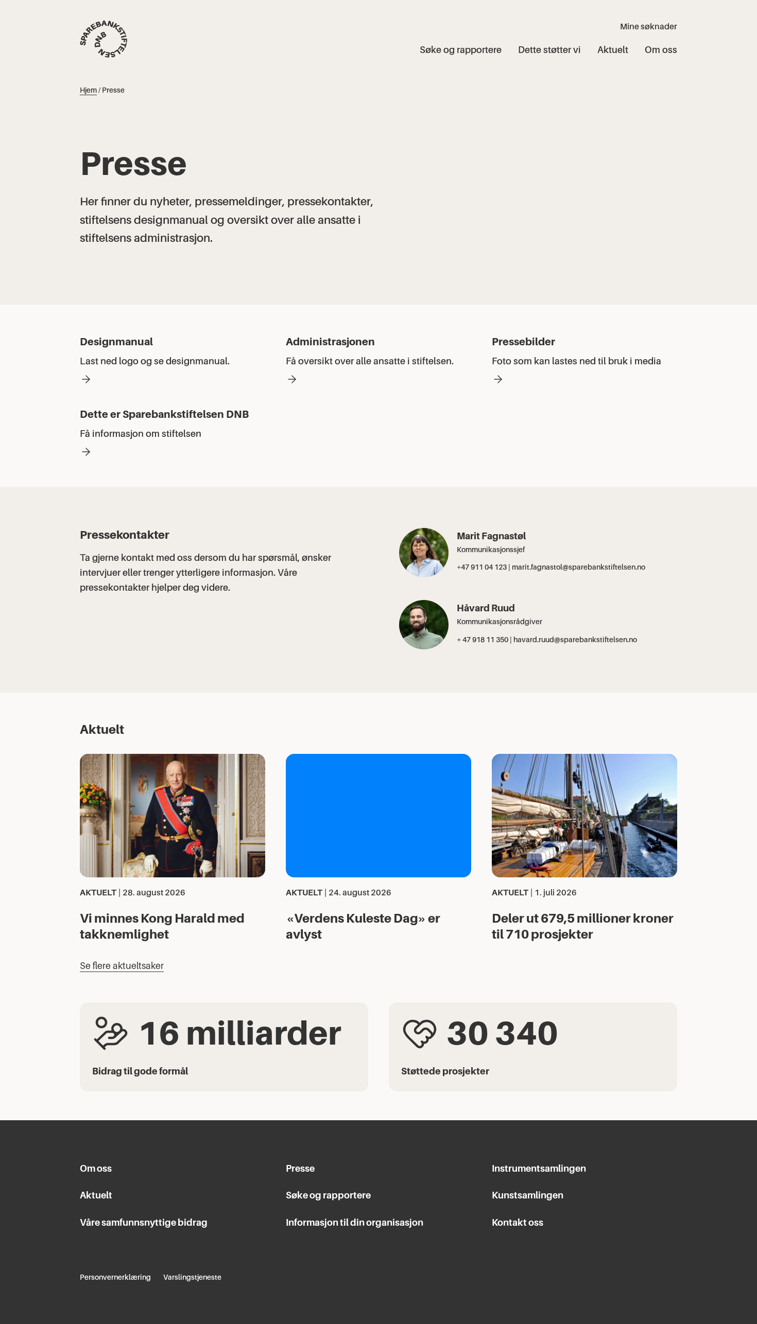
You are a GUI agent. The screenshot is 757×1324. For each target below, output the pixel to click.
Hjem (88, 90)
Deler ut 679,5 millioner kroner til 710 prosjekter (583, 926)
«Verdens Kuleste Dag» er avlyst (363, 926)
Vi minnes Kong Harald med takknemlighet (162, 926)
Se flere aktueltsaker (122, 966)
